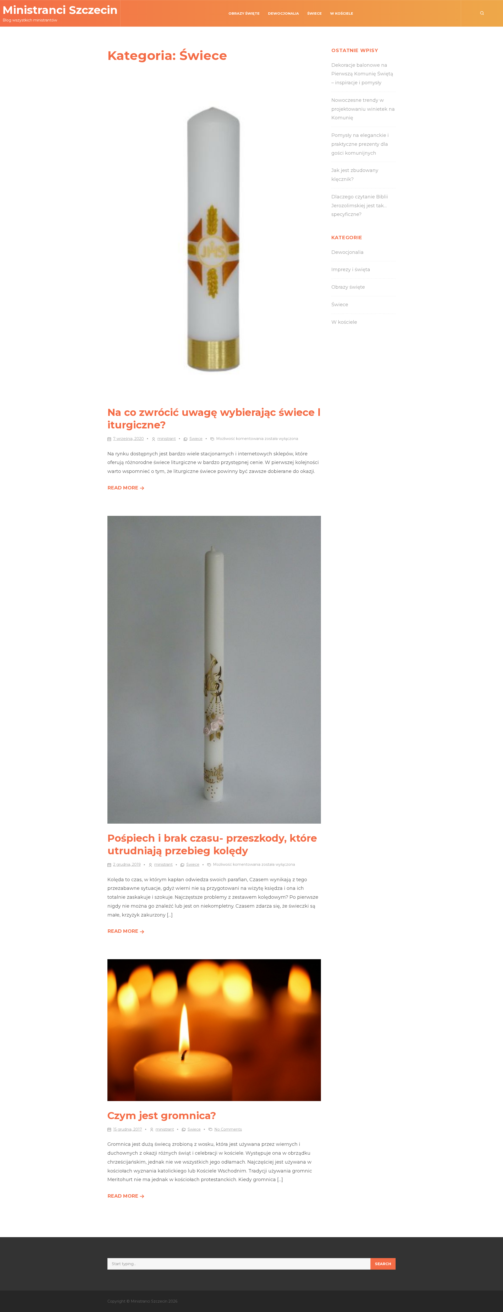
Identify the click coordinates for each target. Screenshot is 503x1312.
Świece (314, 13)
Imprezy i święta (350, 269)
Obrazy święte (244, 13)
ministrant (166, 438)
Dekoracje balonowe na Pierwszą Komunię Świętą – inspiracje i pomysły (362, 74)
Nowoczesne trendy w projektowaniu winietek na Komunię (363, 109)
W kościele (341, 13)
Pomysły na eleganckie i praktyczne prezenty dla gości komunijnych (360, 144)
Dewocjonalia (283, 13)
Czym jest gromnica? (161, 1115)
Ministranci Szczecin (60, 10)
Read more (126, 489)
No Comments (228, 1129)
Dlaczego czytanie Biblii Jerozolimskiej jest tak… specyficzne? (359, 205)
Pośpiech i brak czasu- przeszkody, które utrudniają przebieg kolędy (212, 844)
